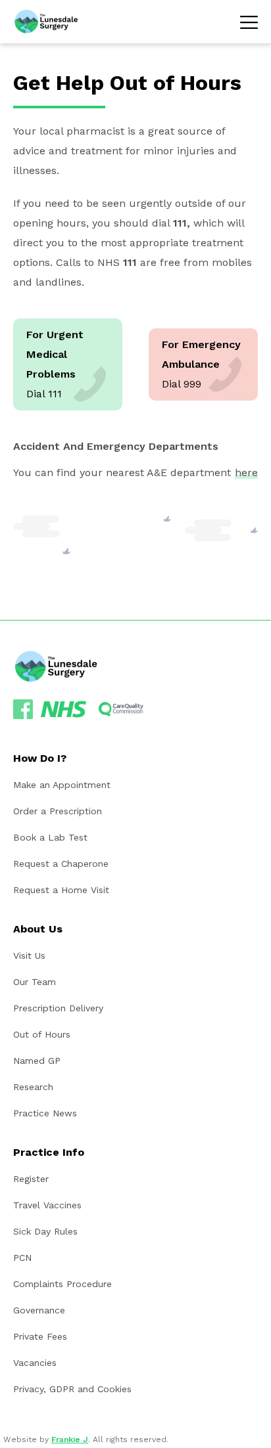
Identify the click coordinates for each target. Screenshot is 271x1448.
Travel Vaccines (47, 1205)
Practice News (45, 1113)
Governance (39, 1310)
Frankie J (69, 1439)
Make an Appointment (62, 784)
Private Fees (40, 1336)
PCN (22, 1257)
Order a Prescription (57, 811)
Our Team (34, 981)
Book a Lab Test (50, 837)
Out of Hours (41, 1034)
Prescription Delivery (58, 1008)
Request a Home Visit (61, 890)
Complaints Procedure (62, 1284)
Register (31, 1179)
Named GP (37, 1060)
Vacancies (35, 1362)
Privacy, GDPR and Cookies (72, 1389)
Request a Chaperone (61, 863)
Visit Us (29, 955)
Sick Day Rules (45, 1231)
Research (33, 1087)
